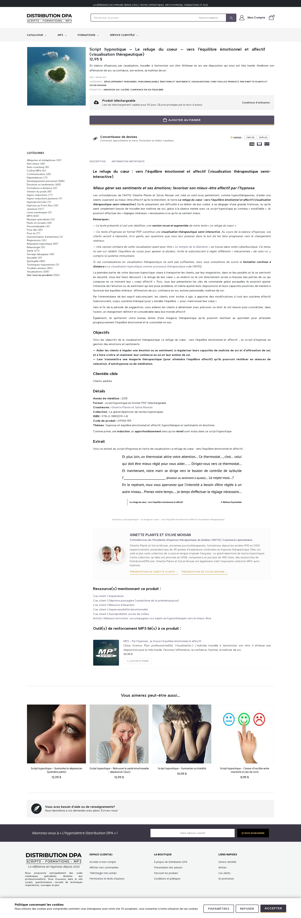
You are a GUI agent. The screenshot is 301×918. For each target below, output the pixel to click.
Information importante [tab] (128, 161)
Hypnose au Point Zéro (40, 205)
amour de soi (111, 89)
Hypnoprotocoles (37, 202)
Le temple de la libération (191, 246)
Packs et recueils (36, 222)
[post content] (56, 734)
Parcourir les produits (166, 873)
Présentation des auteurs (168, 867)
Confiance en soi (140, 89)
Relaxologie (33, 247)
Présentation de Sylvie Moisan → (205, 572)
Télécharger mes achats (103, 873)
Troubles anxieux (36, 268)
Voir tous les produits (225, 81)
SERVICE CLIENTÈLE (123, 35)
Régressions (34, 240)
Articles (222, 867)
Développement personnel (120, 81)
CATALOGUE (35, 35)
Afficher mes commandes (104, 867)
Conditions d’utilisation (256, 102)
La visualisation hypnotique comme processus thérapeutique (146, 266)
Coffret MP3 (34, 170)
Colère (125, 89)
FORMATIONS (87, 35)
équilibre (157, 89)
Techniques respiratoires (41, 264)
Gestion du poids (37, 191)
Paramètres (218, 908)
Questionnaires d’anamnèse (43, 236)
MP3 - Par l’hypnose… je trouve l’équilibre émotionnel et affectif (162, 641)
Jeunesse (32, 209)
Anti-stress (33, 163)
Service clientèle (227, 862)
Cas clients (224, 873)
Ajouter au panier (184, 120)
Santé (30, 250)
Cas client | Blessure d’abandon (113, 605)
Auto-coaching (35, 167)
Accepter (273, 908)
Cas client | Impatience (108, 596)
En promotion (226, 878)
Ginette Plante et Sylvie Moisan (132, 407)
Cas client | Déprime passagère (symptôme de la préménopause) (136, 600)
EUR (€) (263, 137)
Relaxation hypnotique (39, 243)
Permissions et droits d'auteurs (107, 878)
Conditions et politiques (167, 878)
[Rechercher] (231, 18)
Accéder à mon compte (103, 862)
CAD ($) (250, 137)
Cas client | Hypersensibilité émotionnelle (120, 609)
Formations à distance (39, 188)
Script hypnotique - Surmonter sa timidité (182, 768)
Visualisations (200, 81)
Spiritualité (33, 261)
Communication (36, 174)
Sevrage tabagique (37, 254)
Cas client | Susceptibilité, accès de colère (121, 614)
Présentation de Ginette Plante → (154, 572)
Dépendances (35, 177)
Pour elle (32, 229)
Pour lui (31, 233)
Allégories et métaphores (41, 160)
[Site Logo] (49, 18)
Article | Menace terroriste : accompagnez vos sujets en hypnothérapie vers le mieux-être (152, 618)
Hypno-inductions (37, 195)
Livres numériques (37, 212)
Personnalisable (148, 81)
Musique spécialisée (38, 219)
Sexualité (32, 257)
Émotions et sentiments (175, 81)
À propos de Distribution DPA (170, 862)
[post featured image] (106, 653)
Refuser (247, 908)
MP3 (61, 35)
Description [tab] (98, 161)
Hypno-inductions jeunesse (42, 198)
